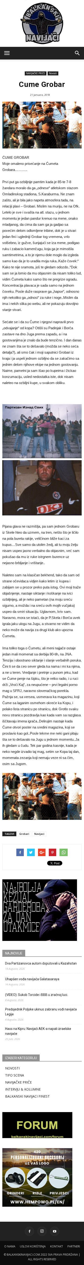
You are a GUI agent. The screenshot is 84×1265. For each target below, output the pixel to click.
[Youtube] (54, 1231)
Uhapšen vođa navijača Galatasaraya (32, 979)
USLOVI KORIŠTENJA (33, 1246)
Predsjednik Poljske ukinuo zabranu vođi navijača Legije (41, 1011)
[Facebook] (29, 1231)
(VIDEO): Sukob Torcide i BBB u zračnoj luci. (36, 995)
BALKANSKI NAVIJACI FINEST (27, 1096)
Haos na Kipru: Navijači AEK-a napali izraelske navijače (38, 1031)
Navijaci (39, 834)
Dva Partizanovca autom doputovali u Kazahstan (41, 963)
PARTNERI (73, 1246)
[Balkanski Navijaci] (42, 23)
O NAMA (9, 1246)
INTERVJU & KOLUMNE (23, 1089)
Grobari (24, 834)
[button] (77, 53)
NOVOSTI (12, 1068)
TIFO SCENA (14, 1075)
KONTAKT (56, 1246)
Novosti (53, 73)
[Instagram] (42, 1231)
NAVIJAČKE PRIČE (35, 73)
